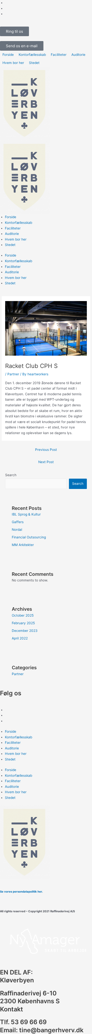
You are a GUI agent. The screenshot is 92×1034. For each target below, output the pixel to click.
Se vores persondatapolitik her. (21, 891)
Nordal (17, 530)
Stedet (10, 245)
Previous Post (46, 450)
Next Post (46, 462)
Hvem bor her (15, 239)
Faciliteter (13, 228)
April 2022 (20, 638)
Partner (13, 374)
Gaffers (18, 522)
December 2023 (25, 631)
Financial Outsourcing (29, 537)
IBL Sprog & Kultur (26, 514)
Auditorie (12, 234)
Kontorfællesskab (18, 223)
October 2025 (23, 615)
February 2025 (23, 623)
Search (10, 475)
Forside (10, 217)
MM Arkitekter (23, 545)
